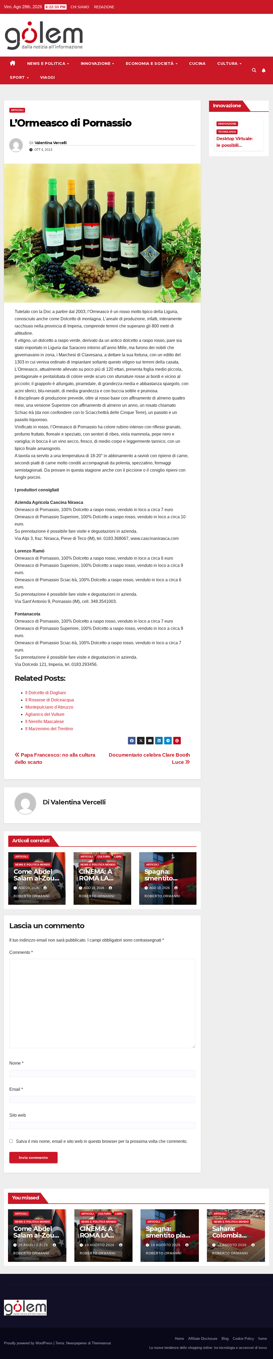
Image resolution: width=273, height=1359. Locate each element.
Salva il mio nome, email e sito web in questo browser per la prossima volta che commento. (101, 1141)
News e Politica (47, 63)
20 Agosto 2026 (33, 1245)
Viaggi (47, 77)
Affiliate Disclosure (202, 1339)
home (262, 1339)
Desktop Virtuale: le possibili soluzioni (234, 145)
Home (179, 1339)
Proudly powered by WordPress (29, 1343)
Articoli (17, 110)
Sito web (17, 1115)
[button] (254, 70)
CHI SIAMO (80, 7)
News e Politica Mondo (32, 864)
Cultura (228, 63)
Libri (117, 856)
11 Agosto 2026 (232, 1245)
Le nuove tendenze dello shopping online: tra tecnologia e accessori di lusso (208, 1348)
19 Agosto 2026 (100, 1245)
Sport (18, 77)
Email (16, 1089)
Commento (21, 952)
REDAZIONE (104, 7)
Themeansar (101, 1343)
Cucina (197, 63)
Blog (225, 1339)
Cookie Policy (243, 1339)
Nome (16, 1063)
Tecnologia (227, 131)
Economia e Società (150, 63)
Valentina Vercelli (50, 142)
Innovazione (96, 63)
